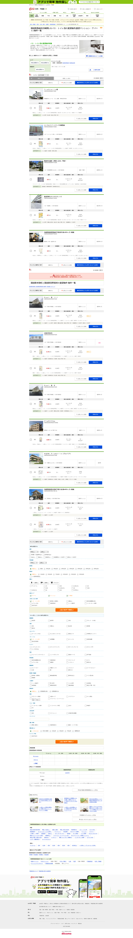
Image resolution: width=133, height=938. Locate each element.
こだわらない (35, 731)
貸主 (33, 713)
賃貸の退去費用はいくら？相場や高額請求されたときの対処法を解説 (95, 800)
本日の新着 (45, 731)
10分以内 (65, 574)
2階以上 (70, 601)
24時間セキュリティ (92, 633)
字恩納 (30, 854)
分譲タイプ (53, 696)
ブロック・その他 (91, 620)
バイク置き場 (90, 675)
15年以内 (71, 568)
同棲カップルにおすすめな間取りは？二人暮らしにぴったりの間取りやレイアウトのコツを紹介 (95, 809)
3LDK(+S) (34, 590)
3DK (88, 588)
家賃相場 (72, 909)
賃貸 (75, 861)
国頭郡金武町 (72, 62)
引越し (43, 918)
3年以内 (48, 568)
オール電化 (89, 696)
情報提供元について (34, 871)
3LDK (63, 845)
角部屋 (88, 626)
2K (88, 586)
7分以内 (57, 574)
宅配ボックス (53, 667)
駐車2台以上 (71, 675)
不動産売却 (41, 915)
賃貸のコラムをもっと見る (88, 815)
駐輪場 (33, 677)
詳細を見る (95, 118)
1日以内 (54, 731)
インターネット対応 (55, 705)
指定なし (34, 568)
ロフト (88, 660)
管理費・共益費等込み (36, 554)
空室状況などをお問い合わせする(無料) (88, 82)
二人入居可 (71, 683)
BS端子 (88, 705)
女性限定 (89, 683)
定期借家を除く (44, 691)
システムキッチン (36, 647)
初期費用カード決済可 (59, 557)
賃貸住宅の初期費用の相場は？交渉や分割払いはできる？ (45, 800)
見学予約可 (34, 605)
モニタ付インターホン (55, 633)
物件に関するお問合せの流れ (78, 903)
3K (74, 588)
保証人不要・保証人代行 (36, 837)
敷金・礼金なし (46, 829)
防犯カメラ (71, 633)
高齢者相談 (71, 685)
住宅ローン (78, 912)
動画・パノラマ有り (73, 725)
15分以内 (73, 574)
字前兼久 (41, 854)
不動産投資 (89, 861)
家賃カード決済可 (72, 557)
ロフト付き (92, 829)
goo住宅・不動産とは (43, 903)
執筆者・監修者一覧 (88, 918)
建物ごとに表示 (41, 78)
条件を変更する (40, 69)
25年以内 (88, 568)
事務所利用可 (53, 685)
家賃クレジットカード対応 (36, 835)
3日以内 (61, 731)
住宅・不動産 (98, 861)
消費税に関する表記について (58, 906)
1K (46, 586)
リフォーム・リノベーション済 (60, 835)
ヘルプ (62, 923)
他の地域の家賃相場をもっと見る (88, 790)
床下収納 (89, 654)
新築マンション (35, 861)
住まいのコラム (79, 918)
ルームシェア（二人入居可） (45, 831)
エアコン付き (35, 603)
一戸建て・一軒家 (34, 833)
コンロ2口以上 (35, 649)
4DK (61, 590)
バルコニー (71, 667)
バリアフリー (71, 696)
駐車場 (68, 833)
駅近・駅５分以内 (64, 829)
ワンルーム (34, 586)
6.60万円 (67, 772)
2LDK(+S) (62, 588)
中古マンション (45, 861)
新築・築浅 (55, 829)
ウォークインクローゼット (38, 654)
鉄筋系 (33, 620)
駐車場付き (74, 829)
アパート (34, 595)
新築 (41, 568)
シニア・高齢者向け (35, 839)
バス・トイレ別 (35, 601)
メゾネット (71, 662)
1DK (61, 586)
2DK (47, 588)
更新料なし (48, 557)
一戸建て (70, 595)
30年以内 (96, 568)
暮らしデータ (68, 918)
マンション (53, 595)
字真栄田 (46, 854)
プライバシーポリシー (55, 923)
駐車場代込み (48, 554)
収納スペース (71, 654)
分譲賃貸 (43, 833)
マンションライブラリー (37, 863)
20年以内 (80, 568)
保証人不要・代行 (91, 685)
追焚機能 (52, 639)
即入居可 (52, 683)
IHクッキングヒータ (73, 647)
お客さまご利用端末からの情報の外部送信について (60, 903)
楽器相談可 (32, 831)
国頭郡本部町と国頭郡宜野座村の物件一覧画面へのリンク (42, 286)
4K (46, 590)
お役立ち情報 (31, 918)
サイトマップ (74, 923)
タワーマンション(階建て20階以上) (36, 699)
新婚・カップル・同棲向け (65, 837)
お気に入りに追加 (67, 82)
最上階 (70, 626)
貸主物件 (65, 831)
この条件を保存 (96, 69)
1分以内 (42, 574)
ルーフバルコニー (91, 667)
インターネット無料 (91, 603)
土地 (70, 861)
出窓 (33, 670)
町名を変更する (45, 62)
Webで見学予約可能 (35, 829)
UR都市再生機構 (72, 713)
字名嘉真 (35, 854)
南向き (33, 628)
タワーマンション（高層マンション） (80, 835)
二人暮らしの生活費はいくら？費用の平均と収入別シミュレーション (70, 809)
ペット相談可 (71, 603)
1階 (33, 626)
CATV (69, 705)
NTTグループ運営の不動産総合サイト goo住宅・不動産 (41, 4)
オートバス (71, 639)
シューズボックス (54, 654)
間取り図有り (35, 725)
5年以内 (56, 568)
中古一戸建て (63, 861)
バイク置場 (83, 833)
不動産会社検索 (49, 863)
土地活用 (47, 915)
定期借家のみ (55, 691)
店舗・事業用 (45, 909)
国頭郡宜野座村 (66, 62)
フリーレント (53, 713)
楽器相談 (34, 685)
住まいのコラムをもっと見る (88, 819)
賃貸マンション (62, 909)
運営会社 (80, 923)
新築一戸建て (57, 912)
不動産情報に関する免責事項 (45, 871)
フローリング (71, 660)
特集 (40, 918)
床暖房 (51, 662)
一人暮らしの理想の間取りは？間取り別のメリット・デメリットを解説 (45, 809)
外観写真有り (53, 725)
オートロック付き (36, 633)
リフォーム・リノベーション (57, 698)
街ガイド (73, 918)
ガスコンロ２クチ (93, 833)
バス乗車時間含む (36, 576)
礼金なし (33, 557)
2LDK (53, 845)
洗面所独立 (53, 603)
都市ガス (70, 670)
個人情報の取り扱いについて (45, 906)
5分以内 (50, 574)
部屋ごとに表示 (66, 78)
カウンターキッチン (55, 647)
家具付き (89, 662)
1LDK (43, 845)
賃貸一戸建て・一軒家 (53, 909)
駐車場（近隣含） (54, 601)
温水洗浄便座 (35, 641)
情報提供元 (87, 903)
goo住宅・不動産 (32, 903)
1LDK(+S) (76, 586)
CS (32, 707)
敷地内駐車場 (53, 675)
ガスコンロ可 (90, 647)
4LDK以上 (76, 590)
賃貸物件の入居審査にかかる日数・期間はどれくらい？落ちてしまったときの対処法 (70, 800)
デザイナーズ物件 (36, 696)
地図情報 (95, 918)
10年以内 (63, 568)
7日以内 (69, 731)
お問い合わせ (67, 923)
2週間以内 (77, 731)
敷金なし (40, 557)
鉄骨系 (51, 620)
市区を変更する (35, 62)
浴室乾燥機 (89, 639)
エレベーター (35, 667)
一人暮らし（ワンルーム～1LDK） (87, 845)
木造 (69, 620)
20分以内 (81, 574)
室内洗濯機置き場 (91, 601)
